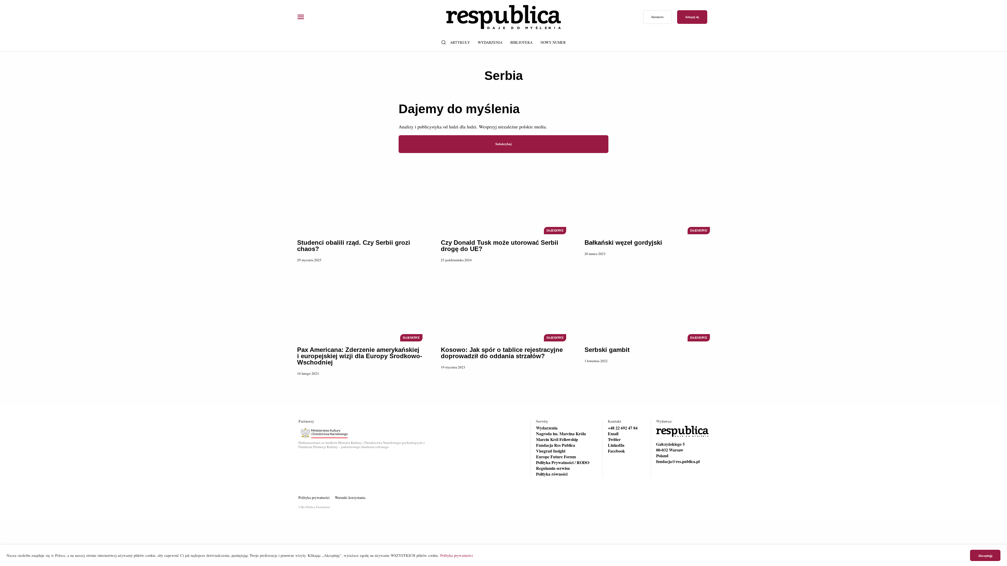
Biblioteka (521, 42)
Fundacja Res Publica (555, 445)
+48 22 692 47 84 (623, 428)
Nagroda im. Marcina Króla (561, 434)
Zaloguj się (692, 17)
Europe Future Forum (556, 457)
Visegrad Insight (550, 451)
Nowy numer (553, 42)
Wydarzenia (490, 42)
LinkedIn (616, 445)
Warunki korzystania (350, 497)
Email (613, 434)
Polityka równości (551, 474)
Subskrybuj (503, 144)
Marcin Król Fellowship (557, 439)
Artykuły (460, 42)
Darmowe (657, 17)
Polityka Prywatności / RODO (562, 462)
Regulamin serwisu (553, 468)
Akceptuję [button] (985, 555)
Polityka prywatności (314, 497)
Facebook (616, 451)
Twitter (614, 439)
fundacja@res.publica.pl (678, 461)
